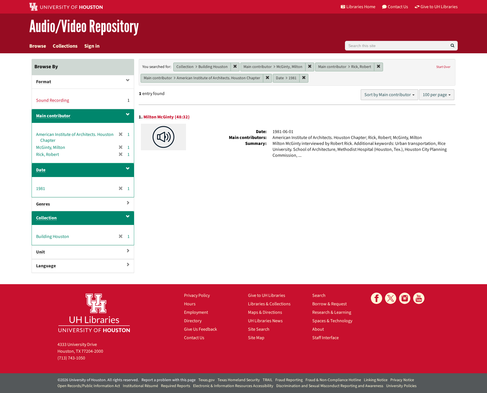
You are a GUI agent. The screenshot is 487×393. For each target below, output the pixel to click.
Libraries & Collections (269, 304)
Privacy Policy (197, 295)
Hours (190, 304)
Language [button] (46, 266)
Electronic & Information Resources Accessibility (233, 386)
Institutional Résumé (140, 386)
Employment (196, 312)
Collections (65, 46)
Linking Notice (376, 380)
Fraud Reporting (289, 380)
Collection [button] (46, 218)
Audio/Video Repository (84, 27)
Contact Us (194, 338)
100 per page (435, 95)
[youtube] (418, 298)
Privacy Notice (402, 380)
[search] (452, 45)
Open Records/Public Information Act (88, 386)
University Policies (401, 386)
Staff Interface (325, 338)
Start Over (443, 67)
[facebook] (376, 298)
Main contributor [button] (53, 116)
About (318, 329)
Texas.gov (206, 380)
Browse (37, 46)
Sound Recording (52, 100)
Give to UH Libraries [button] (439, 7)
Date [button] (40, 170)
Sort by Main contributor (388, 95)
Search (319, 295)
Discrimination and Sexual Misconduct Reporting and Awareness (329, 386)
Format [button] (43, 82)
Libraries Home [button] (360, 7)
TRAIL (268, 380)
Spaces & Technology (332, 321)
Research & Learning (331, 312)
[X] (390, 298)
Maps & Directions (265, 312)
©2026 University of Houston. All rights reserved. (98, 380)
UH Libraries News (265, 321)
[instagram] (404, 298)
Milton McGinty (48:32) (166, 117)
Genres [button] (43, 204)
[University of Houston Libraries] (94, 313)
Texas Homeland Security (239, 380)
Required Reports (175, 386)
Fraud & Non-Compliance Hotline (333, 380)
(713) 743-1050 (71, 358)
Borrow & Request (329, 304)
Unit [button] (40, 252)
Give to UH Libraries (266, 295)
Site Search (258, 329)
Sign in (91, 46)
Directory (193, 321)
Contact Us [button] (398, 7)
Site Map (256, 338)
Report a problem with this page (168, 380)
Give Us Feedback (200, 329)
